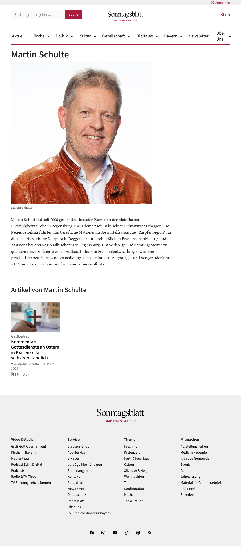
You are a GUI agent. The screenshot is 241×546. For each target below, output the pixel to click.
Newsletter (199, 36)
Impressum (76, 500)
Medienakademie (194, 452)
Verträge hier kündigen (85, 464)
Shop (225, 15)
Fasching (130, 446)
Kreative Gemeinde (195, 458)
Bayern (170, 36)
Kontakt (74, 476)
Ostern (129, 464)
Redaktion (75, 482)
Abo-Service (76, 452)
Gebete (186, 470)
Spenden (187, 494)
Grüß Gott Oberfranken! (28, 446)
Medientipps (20, 458)
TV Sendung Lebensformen (31, 482)
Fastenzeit (132, 452)
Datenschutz (77, 494)
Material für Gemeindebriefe (202, 482)
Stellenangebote (80, 470)
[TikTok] (127, 533)
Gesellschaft (113, 36)
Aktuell (18, 36)
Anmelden (222, 2)
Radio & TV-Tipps (23, 476)
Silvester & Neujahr (138, 470)
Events (185, 464)
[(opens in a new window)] (92, 533)
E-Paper (73, 458)
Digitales (144, 36)
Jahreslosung (190, 476)
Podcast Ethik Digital (26, 464)
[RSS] (149, 533)
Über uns (74, 507)
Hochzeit (130, 494)
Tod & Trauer (133, 500)
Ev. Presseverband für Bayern (89, 513)
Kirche (38, 36)
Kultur (85, 36)
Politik (62, 36)
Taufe (128, 482)
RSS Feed (188, 488)
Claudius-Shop (78, 446)
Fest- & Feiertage (137, 458)
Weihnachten (134, 476)
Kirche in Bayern (23, 452)
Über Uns (220, 36)
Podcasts (17, 470)
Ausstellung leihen (194, 446)
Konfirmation (134, 488)
